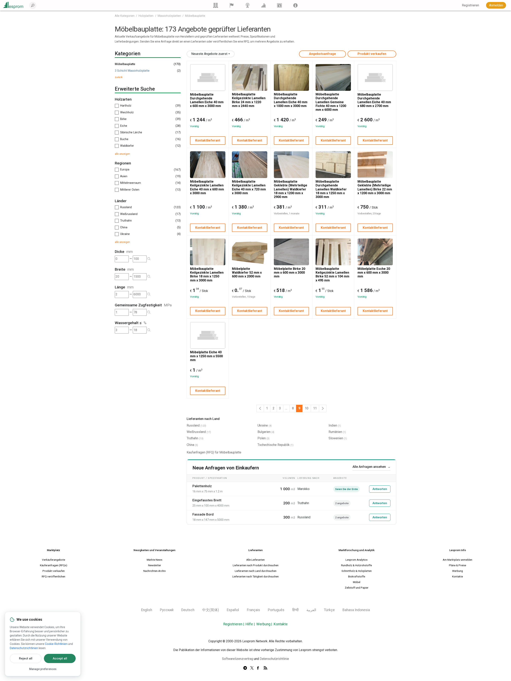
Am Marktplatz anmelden (457, 559)
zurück (118, 77)
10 (306, 408)
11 (315, 408)
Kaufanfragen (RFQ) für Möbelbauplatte (214, 452)
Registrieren (232, 624)
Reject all (25, 658)
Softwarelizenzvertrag (237, 659)
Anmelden (496, 5)
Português (276, 610)
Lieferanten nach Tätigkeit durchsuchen (255, 576)
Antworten (379, 489)
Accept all (60, 658)
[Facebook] (259, 668)
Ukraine (262, 425)
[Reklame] (279, 5)
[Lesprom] (295, 5)
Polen (261, 438)
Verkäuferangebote (53, 559)
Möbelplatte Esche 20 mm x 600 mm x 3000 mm (374, 272)
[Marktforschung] (263, 5)
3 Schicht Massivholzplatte (132, 70)
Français (253, 610)
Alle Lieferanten (255, 559)
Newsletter (154, 565)
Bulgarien (263, 432)
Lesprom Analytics (356, 559)
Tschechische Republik (273, 445)
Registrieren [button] (470, 5)
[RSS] (265, 668)
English (146, 610)
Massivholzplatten (169, 16)
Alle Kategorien (125, 16)
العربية (311, 610)
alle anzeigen (122, 153)
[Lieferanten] (232, 5)
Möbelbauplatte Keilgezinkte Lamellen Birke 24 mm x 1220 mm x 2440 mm (248, 100)
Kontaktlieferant (207, 140)
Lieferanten (255, 550)
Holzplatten (146, 16)
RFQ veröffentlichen (53, 576)
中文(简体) (210, 610)
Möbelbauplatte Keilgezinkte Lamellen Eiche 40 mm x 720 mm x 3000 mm (249, 187)
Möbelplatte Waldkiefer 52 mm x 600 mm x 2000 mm (247, 272)
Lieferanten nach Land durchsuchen (255, 570)
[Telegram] (245, 668)
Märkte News (154, 559)
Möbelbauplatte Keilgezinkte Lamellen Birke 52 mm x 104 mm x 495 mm (332, 274)
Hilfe (249, 624)
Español (233, 610)
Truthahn (192, 438)
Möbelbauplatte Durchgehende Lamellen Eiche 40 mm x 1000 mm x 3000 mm (290, 100)
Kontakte (457, 576)
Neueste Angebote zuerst (209, 54)
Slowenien (336, 438)
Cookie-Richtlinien (56, 643)
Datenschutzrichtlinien (24, 648)
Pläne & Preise (457, 565)
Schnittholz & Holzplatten (357, 570)
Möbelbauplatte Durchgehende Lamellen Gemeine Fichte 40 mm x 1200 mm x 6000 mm (331, 102)
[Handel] (216, 5)
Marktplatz (53, 550)
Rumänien (335, 432)
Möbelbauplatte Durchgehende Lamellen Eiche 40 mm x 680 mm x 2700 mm (374, 100)
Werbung (457, 570)
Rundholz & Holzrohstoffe (356, 565)
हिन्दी (295, 610)
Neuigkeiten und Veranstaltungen (154, 550)
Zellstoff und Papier (356, 587)
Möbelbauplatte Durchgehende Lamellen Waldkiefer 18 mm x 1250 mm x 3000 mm (331, 189)
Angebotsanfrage (322, 54)
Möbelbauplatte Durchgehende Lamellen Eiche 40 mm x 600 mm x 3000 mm (207, 100)
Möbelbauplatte (195, 16)
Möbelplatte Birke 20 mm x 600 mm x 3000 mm (289, 272)
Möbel (356, 582)
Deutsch (187, 610)
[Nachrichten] (248, 5)
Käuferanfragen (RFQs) (53, 565)
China (190, 445)
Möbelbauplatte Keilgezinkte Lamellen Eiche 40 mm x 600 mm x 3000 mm (207, 187)
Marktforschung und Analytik (356, 550)
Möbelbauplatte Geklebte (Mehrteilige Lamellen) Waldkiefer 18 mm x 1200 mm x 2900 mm (290, 189)
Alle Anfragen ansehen (371, 467)
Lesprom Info (457, 550)
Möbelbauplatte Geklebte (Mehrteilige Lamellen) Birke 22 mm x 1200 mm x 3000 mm (375, 187)
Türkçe (329, 610)
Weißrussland (196, 432)
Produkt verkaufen (372, 54)
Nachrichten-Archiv (154, 570)
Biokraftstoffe (356, 576)
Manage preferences (42, 669)
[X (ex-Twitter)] (252, 668)
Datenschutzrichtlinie (274, 659)
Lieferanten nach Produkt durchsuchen (255, 565)
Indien (333, 425)
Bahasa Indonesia (356, 610)
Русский (166, 610)
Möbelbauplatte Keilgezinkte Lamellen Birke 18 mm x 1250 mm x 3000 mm (207, 274)
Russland (193, 425)
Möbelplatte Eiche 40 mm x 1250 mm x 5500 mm (206, 356)
